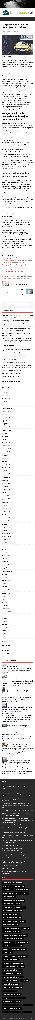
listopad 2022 (6, 477)
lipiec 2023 (5, 455)
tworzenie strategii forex (11, 994)
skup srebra (24, 980)
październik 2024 (7, 427)
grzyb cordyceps (8, 893)
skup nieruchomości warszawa (13, 977)
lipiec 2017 (5, 618)
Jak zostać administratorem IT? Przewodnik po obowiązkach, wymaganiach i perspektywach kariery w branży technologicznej (17, 820)
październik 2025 (7, 408)
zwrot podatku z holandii (11, 1012)
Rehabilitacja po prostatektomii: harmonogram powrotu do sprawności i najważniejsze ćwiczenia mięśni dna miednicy (17, 323)
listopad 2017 (6, 605)
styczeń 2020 (6, 562)
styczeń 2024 (6, 439)
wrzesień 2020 (6, 536)
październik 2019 (7, 571)
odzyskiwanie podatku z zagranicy (14, 921)
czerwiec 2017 (6, 621)
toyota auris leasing (9, 991)
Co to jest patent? (12, 666)
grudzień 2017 (6, 602)
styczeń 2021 (6, 527)
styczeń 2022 (6, 496)
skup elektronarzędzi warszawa (13, 966)
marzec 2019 (6, 580)
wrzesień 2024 (6, 430)
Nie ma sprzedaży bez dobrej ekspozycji (14, 362)
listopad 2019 (6, 568)
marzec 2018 (6, 593)
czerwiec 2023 (6, 458)
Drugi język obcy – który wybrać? (15, 265)
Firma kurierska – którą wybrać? (11, 845)
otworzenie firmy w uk (10, 925)
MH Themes (28, 1018)
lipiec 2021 (5, 508)
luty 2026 (4, 402)
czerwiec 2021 (6, 511)
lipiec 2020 (5, 543)
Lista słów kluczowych (13, 677)
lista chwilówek (8, 907)
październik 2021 (7, 502)
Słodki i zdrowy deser (11, 276)
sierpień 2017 (6, 615)
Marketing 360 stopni (8, 868)
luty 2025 (4, 421)
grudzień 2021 (6, 499)
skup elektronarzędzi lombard (13, 963)
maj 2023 (5, 461)
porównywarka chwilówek (12, 931)
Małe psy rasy (20, 907)
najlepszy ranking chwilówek (12, 911)
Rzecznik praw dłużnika (10, 959)
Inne (3, 656)
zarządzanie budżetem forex (12, 1008)
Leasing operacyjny (9, 897)
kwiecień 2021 (6, 518)
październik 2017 (7, 609)
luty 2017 (4, 634)
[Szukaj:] (17, 304)
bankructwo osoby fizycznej (12, 883)
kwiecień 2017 (6, 627)
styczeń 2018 (6, 599)
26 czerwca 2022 (8, 31)
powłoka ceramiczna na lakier (11, 166)
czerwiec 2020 (6, 546)
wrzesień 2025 (6, 411)
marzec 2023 (6, 467)
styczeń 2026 (6, 405)
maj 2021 (5, 514)
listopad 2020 (6, 530)
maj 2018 (5, 587)
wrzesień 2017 (6, 612)
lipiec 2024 (5, 433)
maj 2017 (5, 624)
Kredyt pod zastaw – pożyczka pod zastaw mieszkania (17, 810)
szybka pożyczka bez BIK (10, 984)
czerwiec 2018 (6, 584)
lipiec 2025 (5, 414)
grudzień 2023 (6, 442)
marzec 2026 (6, 399)
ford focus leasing (22, 890)
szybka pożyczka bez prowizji (12, 987)
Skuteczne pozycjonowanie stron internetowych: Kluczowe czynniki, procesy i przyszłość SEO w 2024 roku (16, 805)
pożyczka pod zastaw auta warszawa (15, 935)
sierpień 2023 (6, 452)
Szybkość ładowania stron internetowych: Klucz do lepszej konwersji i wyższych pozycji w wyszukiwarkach (17, 352)
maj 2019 (5, 574)
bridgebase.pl (19, 31)
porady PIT (25, 928)
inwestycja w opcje (22, 893)
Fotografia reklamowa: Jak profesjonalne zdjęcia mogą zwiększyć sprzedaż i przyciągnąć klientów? (16, 763)
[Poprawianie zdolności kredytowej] (17, 7)
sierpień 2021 (6, 505)
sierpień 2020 (6, 540)
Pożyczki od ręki (22, 942)
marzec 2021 (6, 521)
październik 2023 (7, 446)
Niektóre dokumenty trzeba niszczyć (13, 373)
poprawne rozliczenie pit (11, 928)
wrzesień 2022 (6, 483)
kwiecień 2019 (6, 577)
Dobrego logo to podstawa (9, 791)
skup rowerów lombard (10, 980)
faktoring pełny (8, 890)
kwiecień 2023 (6, 464)
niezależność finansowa (11, 914)
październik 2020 (7, 533)
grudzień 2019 (6, 565)
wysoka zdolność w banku (11, 1001)
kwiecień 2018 (6, 590)
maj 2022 (5, 493)
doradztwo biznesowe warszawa (13, 886)
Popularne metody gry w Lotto (14, 271)
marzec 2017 (6, 631)
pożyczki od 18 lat (9, 942)
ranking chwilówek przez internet (14, 949)
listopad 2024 (6, 424)
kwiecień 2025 (6, 417)
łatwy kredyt (26, 1012)
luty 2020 (4, 558)
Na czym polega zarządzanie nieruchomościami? (15, 858)
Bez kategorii (6, 650)
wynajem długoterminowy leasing (14, 998)
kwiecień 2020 (6, 552)
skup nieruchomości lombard (12, 973)
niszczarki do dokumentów (12, 917)
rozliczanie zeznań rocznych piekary (15, 956)
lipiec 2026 (5, 395)
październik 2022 (7, 480)
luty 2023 (4, 471)
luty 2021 (4, 524)
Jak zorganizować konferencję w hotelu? (13, 825)
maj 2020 (5, 549)
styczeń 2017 (6, 637)
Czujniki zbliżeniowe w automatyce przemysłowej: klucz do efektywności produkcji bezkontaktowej (16, 728)
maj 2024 (5, 436)
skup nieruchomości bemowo (12, 970)
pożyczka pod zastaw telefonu (13, 939)
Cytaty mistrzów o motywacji (10, 865)
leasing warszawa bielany (11, 904)
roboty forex (7, 952)
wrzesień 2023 (6, 449)
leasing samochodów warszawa (13, 900)
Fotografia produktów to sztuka (11, 370)
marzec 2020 (6, 555)
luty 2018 (4, 596)
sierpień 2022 (6, 486)
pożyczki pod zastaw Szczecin (12, 945)
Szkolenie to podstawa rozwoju (11, 376)
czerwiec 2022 (6, 489)
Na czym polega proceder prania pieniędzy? (14, 828)
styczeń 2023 (6, 474)
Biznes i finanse (6, 653)
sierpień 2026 (6, 392)
